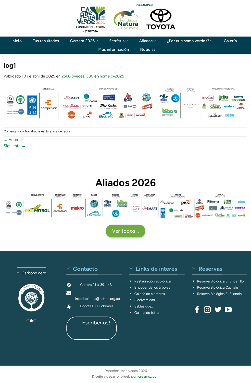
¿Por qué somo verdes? (188, 40)
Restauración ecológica (152, 281)
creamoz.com (148, 376)
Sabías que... (143, 306)
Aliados (145, 40)
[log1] (125, 103)
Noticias (147, 49)
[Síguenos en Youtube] (228, 310)
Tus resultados (46, 40)
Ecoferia (117, 40)
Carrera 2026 (82, 40)
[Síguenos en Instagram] (207, 310)
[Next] (51, 294)
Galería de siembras (149, 294)
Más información (113, 49)
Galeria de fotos (146, 312)
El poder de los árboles (152, 287)
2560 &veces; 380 (77, 76)
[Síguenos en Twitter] (217, 310)
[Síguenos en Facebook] (197, 310)
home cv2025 (112, 76)
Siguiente (14, 145)
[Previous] (11, 294)
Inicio (17, 40)
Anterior (13, 139)
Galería (230, 40)
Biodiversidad (144, 300)
